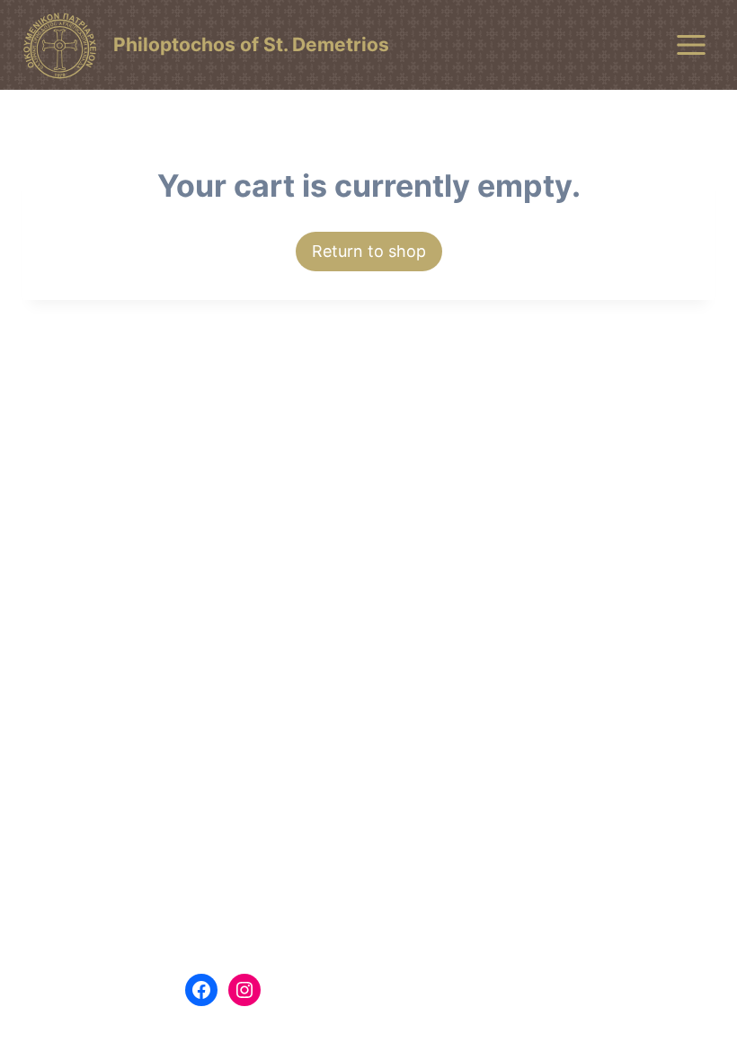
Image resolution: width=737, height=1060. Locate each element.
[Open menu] (690, 44)
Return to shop (369, 251)
